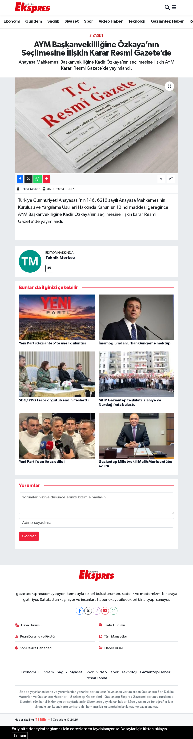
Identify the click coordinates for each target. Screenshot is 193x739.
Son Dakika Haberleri (36, 648)
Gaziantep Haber (167, 21)
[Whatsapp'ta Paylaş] (37, 179)
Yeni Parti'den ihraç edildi (41, 462)
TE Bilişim (42, 719)
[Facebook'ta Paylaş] (20, 179)
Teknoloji (136, 21)
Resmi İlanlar (96, 678)
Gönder (29, 536)
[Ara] (167, 8)
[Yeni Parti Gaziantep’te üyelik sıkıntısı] (57, 317)
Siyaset (71, 21)
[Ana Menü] (174, 8)
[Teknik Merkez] (30, 261)
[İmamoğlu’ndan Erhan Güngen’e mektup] (136, 317)
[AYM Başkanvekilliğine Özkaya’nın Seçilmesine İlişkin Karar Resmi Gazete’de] (96, 125)
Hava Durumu (31, 625)
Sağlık (53, 21)
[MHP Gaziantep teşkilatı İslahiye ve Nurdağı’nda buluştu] (136, 374)
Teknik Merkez (30, 189)
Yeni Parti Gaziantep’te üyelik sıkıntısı (52, 343)
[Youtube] (105, 611)
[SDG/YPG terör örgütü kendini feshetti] (57, 374)
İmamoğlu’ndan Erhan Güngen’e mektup (134, 343)
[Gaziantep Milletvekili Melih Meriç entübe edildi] (136, 436)
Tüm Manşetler (115, 636)
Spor (88, 21)
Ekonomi (12, 21)
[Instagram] (97, 611)
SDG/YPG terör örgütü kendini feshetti (53, 400)
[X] (88, 611)
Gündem (33, 21)
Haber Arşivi (114, 648)
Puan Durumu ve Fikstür (38, 636)
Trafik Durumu (114, 625)
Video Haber (111, 21)
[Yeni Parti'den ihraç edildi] (57, 436)
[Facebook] (80, 611)
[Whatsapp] (113, 611)
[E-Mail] (49, 268)
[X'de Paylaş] (28, 179)
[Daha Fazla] (46, 179)
